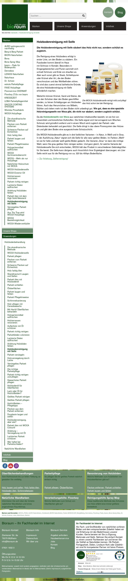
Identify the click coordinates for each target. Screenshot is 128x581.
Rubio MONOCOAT (69, 513)
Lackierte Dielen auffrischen (15, 186)
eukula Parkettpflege (14, 84)
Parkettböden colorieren (18, 334)
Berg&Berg (80, 513)
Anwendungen (88, 26)
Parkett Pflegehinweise (18, 143)
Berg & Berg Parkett (13, 51)
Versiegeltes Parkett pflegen (16, 208)
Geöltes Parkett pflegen (18, 399)
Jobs (53, 541)
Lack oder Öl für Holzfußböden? (14, 392)
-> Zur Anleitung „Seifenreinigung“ (52, 158)
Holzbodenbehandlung (14, 241)
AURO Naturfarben (34, 513)
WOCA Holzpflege (12, 113)
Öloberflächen (13, 288)
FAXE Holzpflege (12, 87)
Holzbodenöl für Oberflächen (14, 386)
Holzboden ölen (9, 490)
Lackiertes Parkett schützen (15, 437)
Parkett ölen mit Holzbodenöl (14, 280)
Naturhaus (9, 77)
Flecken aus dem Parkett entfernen (15, 409)
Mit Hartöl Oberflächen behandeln (18, 310)
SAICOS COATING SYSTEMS (13, 105)
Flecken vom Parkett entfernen (17, 125)
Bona (6, 58)
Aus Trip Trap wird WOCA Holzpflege (15, 213)
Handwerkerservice (60, 538)
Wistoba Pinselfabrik (14, 109)
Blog (5, 459)
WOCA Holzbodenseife (18, 169)
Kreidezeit (45, 513)
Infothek (110, 26)
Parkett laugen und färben (16, 139)
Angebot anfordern (59, 535)
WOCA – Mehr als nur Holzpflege (17, 159)
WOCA (21, 513)
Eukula (9, 515)
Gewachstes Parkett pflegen (16, 381)
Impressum (31, 535)
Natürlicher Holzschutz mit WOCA (18, 164)
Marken (36, 26)
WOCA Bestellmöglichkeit (15, 219)
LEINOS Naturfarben (14, 74)
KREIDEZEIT (10, 97)
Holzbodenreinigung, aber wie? (16, 420)
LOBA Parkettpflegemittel (16, 101)
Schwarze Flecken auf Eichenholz (17, 130)
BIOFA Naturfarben (13, 55)
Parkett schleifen (15, 284)
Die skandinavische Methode (16, 119)
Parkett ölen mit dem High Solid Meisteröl (17, 197)
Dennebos (9, 70)
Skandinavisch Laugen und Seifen (17, 274)
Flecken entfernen (95, 487)
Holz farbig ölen (14, 135)
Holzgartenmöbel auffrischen (15, 148)
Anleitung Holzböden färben (16, 191)
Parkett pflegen (14, 256)
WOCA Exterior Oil (16, 172)
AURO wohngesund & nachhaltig (14, 47)
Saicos (27, 515)
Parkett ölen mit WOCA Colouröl (18, 426)
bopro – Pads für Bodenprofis (12, 66)
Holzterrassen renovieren (13, 177)
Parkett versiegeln (15, 354)
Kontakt (54, 544)
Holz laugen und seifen (12, 487)
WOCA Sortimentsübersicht (16, 153)
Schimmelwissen (25, 490)
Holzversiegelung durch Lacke (18, 359)
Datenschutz (32, 538)
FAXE (26, 513)
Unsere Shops (64, 26)
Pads (101, 513)
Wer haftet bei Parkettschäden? (15, 442)
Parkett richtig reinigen (17, 181)
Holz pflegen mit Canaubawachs (14, 305)
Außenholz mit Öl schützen (15, 327)
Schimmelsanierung (16, 300)
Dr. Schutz (9, 80)
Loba (14, 515)
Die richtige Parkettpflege (13, 370)
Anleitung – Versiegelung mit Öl (16, 431)
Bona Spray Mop (12, 61)
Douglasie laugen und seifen (17, 415)
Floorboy (96, 513)
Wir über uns (32, 541)
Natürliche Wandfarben (15, 448)
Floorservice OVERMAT (15, 90)
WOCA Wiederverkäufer (18, 223)
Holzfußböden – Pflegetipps (14, 404)
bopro (106, 513)
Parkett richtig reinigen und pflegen (17, 375)
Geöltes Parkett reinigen (18, 396)
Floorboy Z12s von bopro (16, 94)
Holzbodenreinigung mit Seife (17, 202)
